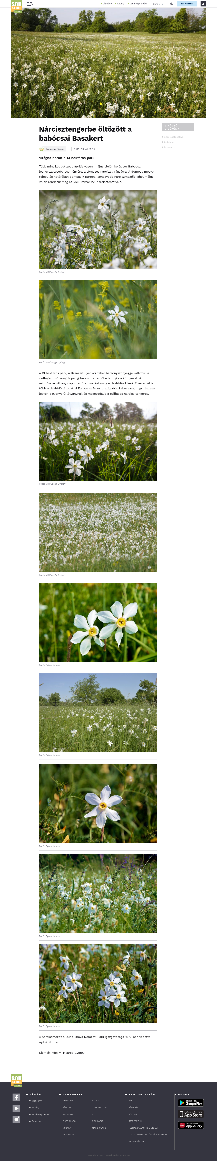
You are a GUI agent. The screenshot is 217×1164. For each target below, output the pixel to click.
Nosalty (67, 1128)
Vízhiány (107, 3)
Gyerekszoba (99, 1107)
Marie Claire (99, 1128)
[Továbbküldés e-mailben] (14, 136)
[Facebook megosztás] (14, 126)
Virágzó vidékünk (171, 127)
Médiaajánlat (136, 1141)
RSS (131, 1100)
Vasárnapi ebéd (138, 3)
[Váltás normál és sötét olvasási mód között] (172, 4)
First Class (69, 1121)
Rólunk (133, 1114)
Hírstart (67, 1107)
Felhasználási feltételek (143, 1128)
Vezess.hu (68, 1114)
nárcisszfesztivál (174, 136)
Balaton (36, 1121)
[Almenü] (30, 4)
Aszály (120, 3)
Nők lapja (97, 1121)
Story (95, 1100)
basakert (169, 147)
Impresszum (135, 1121)
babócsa (169, 142)
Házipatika (68, 1135)
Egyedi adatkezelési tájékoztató (148, 1135)
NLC (94, 1114)
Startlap (68, 1100)
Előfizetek (187, 4)
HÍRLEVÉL (134, 1107)
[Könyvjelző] (14, 146)
